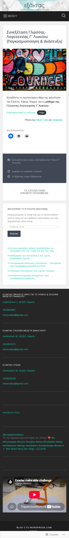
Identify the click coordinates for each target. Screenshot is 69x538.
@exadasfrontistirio (13, 434)
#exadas (30, 441)
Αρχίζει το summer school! (27, 171)
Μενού (12, 16)
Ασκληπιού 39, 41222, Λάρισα (19, 370)
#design (21, 445)
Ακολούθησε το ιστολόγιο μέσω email (28, 209)
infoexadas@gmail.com (15, 315)
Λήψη (41, 112)
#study (59, 441)
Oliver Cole (42, 120)
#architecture (9, 445)
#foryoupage (9, 441)
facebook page (11, 413)
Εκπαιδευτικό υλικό (23, 160)
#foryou (21, 441)
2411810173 (9, 344)
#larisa (38, 441)
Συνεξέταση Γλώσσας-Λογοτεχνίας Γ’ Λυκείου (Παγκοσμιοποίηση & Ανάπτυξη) (34, 37)
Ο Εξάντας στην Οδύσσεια (26, 176)
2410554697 (9, 309)
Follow (14, 233)
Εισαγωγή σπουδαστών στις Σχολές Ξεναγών (32, 271)
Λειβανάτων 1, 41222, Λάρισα (19, 302)
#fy (53, 437)
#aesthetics (32, 445)
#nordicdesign (46, 445)
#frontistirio (49, 441)
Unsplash (57, 120)
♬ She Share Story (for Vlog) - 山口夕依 (24, 448)
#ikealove (59, 445)
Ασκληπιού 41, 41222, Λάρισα (19, 336)
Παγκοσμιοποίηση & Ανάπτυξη (21, 112)
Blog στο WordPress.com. (34, 527)
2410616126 (9, 378)
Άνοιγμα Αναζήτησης (63, 16)
